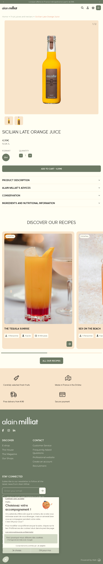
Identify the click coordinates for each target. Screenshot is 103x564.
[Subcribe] (42, 491)
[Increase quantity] (30, 155)
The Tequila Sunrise (16, 328)
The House (8, 450)
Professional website (44, 457)
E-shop (6, 445)
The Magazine (9, 454)
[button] (93, 7)
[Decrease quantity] (21, 155)
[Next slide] (99, 2)
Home (5, 16)
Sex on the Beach (90, 328)
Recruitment (39, 466)
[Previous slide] (3, 2)
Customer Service (42, 445)
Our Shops (7, 458)
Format (6, 151)
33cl (6, 157)
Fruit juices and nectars (22, 16)
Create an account (42, 461)
